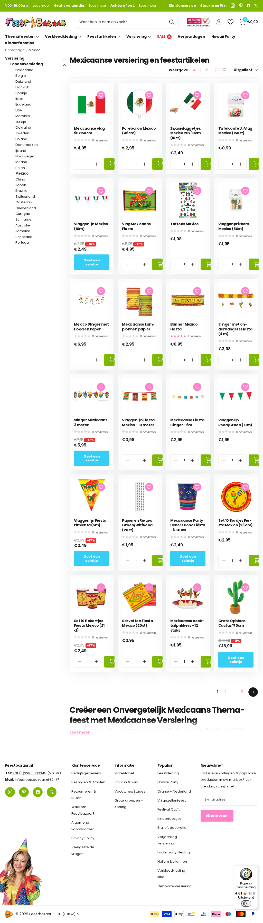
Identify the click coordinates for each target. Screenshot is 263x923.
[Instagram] (233, 5)
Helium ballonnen (172, 861)
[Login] (218, 22)
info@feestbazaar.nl (32, 779)
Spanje (21, 93)
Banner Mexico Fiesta (184, 326)
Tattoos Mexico (184, 224)
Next (253, 692)
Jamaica (22, 231)
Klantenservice (85, 765)
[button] (96, 164)
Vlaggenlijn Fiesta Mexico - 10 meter (138, 422)
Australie (22, 225)
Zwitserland (25, 196)
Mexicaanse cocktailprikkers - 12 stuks (187, 625)
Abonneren (217, 815)
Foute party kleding (173, 852)
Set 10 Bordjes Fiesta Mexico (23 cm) (235, 523)
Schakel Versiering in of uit (64, 59)
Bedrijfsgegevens (86, 773)
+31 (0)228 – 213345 (29, 773)
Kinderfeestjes (19, 43)
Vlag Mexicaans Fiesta (136, 226)
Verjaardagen (191, 36)
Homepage (15, 49)
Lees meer (41, 5)
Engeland (23, 104)
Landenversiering (26, 64)
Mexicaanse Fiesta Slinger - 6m (187, 422)
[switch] (246, 903)
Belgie (20, 75)
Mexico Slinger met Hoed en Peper (91, 326)
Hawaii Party (223, 36)
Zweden (22, 133)
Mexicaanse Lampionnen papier (138, 326)
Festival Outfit (168, 809)
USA (18, 110)
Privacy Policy (82, 838)
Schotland (23, 236)
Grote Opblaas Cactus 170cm (232, 623)
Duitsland (23, 81)
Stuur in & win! (126, 782)
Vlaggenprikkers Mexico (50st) (233, 226)
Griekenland (25, 208)
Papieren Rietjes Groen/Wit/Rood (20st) (137, 525)
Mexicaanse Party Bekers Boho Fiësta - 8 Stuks (187, 525)
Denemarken (26, 144)
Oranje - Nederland (174, 791)
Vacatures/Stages (130, 791)
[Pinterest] (241, 5)
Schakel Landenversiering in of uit (64, 65)
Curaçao (22, 213)
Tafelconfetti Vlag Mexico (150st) (235, 131)
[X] (256, 5)
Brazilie (21, 190)
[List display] (224, 70)
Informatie (125, 765)
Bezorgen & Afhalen (88, 782)
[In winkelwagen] (109, 164)
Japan (20, 185)
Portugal (22, 242)
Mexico (22, 173)
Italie (19, 98)
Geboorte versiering (174, 886)
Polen (20, 167)
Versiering (14, 58)
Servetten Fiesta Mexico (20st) (137, 623)
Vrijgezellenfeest (171, 800)
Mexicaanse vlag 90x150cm (89, 131)
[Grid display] (217, 70)
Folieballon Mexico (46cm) (139, 131)
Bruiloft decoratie (171, 827)
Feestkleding (168, 773)
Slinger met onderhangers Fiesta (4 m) (235, 329)
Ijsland (20, 150)
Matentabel (124, 773)
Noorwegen (25, 156)
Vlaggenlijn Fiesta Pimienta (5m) (90, 523)
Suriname (23, 219)
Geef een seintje (91, 262)
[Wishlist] (230, 22)
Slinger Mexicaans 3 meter (90, 422)
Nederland (24, 70)
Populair (165, 765)
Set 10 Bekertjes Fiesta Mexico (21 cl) (89, 625)
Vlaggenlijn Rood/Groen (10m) (235, 422)
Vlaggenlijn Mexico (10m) (91, 226)
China (20, 179)
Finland (21, 139)
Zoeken (172, 22)
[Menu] (255, 868)
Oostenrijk (23, 202)
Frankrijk (22, 87)
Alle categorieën (22, 36)
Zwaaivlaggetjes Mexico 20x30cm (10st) (185, 133)
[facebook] (248, 5)
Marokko (22, 115)
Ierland (21, 161)
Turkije (20, 121)
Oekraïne (23, 127)
